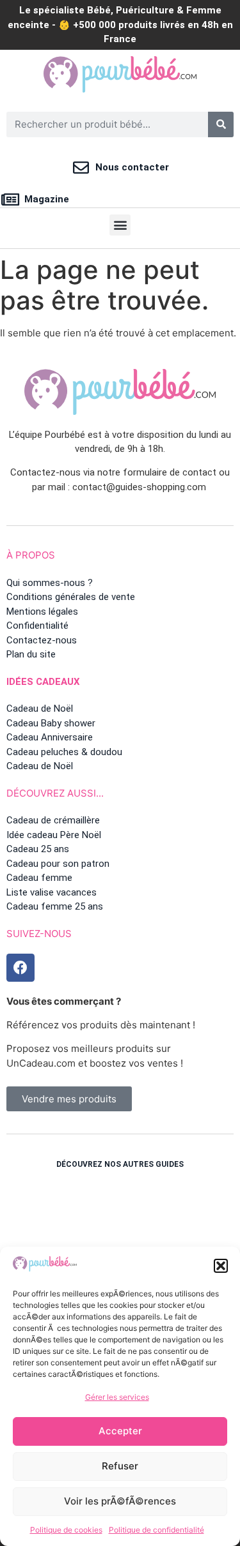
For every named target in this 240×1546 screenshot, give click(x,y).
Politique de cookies (66, 1530)
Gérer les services (117, 1397)
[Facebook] (20, 968)
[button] (220, 1265)
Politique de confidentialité (156, 1530)
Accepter (120, 1431)
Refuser (120, 1466)
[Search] (221, 124)
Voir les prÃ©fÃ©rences (120, 1501)
